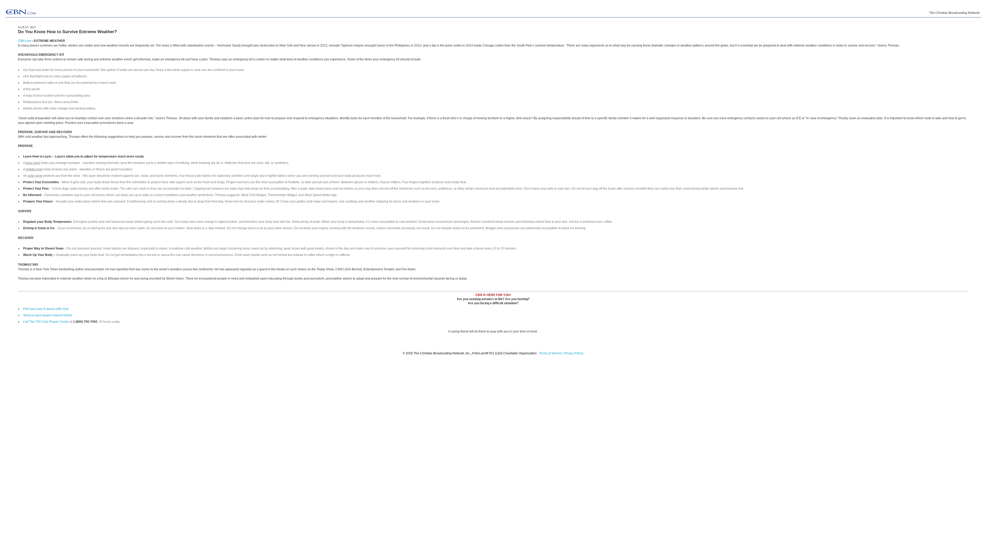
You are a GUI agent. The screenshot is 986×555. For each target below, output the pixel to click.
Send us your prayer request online (47, 315)
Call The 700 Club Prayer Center (46, 321)
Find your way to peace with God (46, 309)
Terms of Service (550, 353)
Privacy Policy (573, 353)
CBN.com (24, 41)
